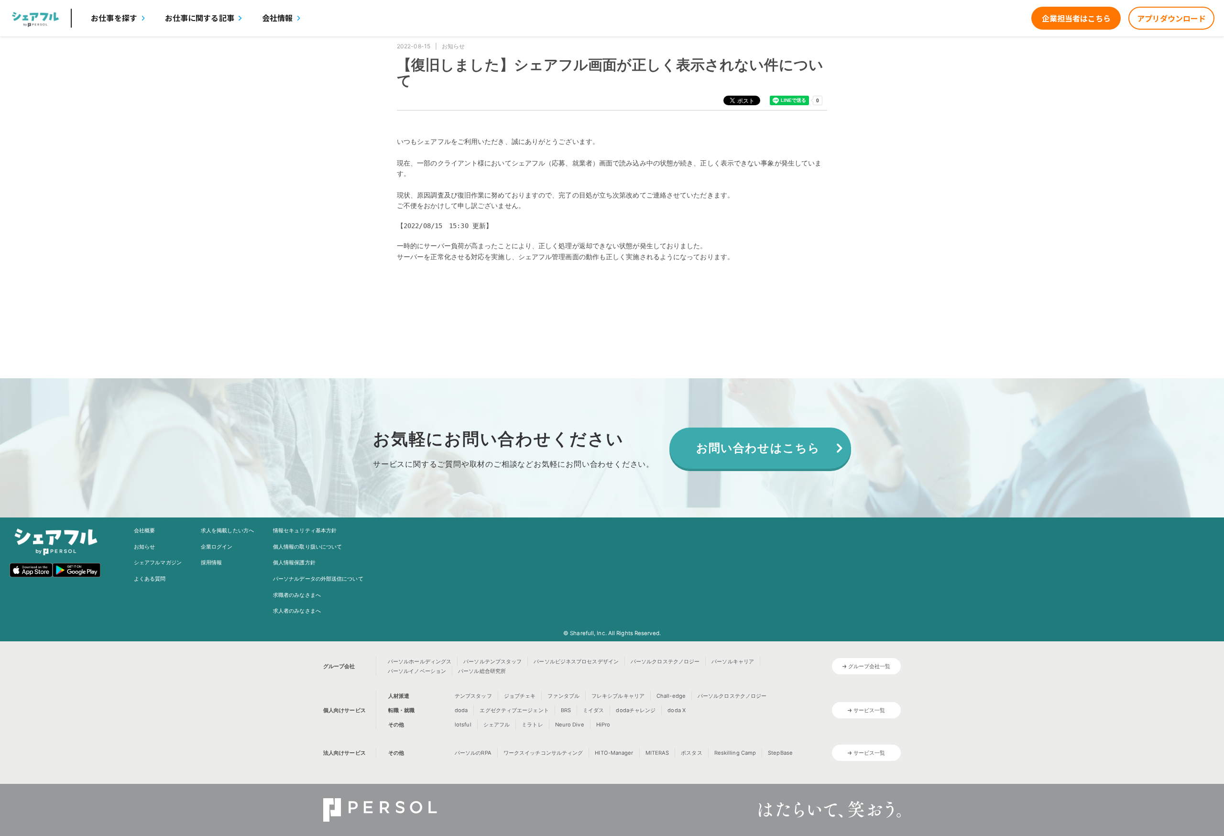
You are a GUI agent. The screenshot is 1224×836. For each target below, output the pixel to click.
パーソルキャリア (732, 661)
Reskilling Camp (735, 752)
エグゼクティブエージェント (514, 710)
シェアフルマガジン (158, 562)
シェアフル (496, 724)
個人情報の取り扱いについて (307, 546)
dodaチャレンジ (636, 710)
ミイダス (593, 710)
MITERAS (657, 752)
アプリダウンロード (1171, 18)
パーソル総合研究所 (482, 671)
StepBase (780, 752)
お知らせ (144, 546)
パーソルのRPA (473, 752)
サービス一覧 (869, 710)
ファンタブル (563, 696)
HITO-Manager (614, 752)
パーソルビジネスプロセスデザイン (576, 661)
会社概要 (144, 530)
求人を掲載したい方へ (227, 530)
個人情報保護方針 (294, 562)
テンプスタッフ (473, 696)
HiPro (603, 724)
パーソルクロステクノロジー (665, 661)
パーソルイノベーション (417, 671)
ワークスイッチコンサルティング (543, 752)
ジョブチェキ (520, 696)
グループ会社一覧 (869, 666)
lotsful (463, 724)
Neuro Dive (569, 724)
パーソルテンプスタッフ (492, 661)
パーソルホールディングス (419, 661)
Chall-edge (671, 696)
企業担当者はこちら (1076, 18)
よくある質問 (150, 578)
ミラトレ (532, 724)
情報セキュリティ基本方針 (305, 530)
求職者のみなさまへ (297, 595)
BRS (566, 710)
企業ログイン (217, 546)
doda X (676, 710)
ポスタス (691, 752)
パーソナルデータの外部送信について (318, 578)
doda (461, 710)
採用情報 (211, 562)
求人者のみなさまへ (297, 610)
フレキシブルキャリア (618, 696)
